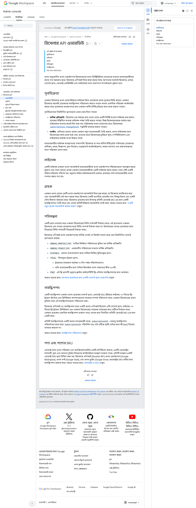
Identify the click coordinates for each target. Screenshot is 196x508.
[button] (17, 50)
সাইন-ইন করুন (187, 3)
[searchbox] (18, 26)
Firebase (94, 487)
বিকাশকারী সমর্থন (46, 472)
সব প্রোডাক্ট (71, 491)
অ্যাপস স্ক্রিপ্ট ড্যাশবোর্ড (83, 460)
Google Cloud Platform (112, 487)
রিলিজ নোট (44, 468)
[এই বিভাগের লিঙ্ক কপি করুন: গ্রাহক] (54, 187)
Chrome (82, 487)
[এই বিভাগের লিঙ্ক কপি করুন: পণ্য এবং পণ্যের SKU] (75, 343)
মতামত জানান (127, 44)
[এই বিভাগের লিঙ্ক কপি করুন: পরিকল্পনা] (60, 216)
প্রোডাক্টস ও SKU (91, 363)
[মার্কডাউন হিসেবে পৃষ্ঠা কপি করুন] (95, 43)
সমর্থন (41, 17)
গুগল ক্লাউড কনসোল (82, 464)
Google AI (132, 487)
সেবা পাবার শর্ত (45, 476)
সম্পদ (86, 3)
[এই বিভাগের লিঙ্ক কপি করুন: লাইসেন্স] (58, 160)
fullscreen (187, 10)
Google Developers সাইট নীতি (85, 394)
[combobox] (143, 3)
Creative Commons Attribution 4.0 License (89, 392)
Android (70, 487)
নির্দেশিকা (19, 17)
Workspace (26, 3)
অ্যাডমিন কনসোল (58, 3)
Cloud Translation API (81, 28)
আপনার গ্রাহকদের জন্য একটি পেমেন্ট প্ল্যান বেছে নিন (84, 277)
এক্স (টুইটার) (114, 468)
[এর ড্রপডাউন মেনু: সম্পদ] (92, 3)
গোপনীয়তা (52, 502)
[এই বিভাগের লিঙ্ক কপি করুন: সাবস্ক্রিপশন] (62, 288)
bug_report (183, 10)
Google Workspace (58, 37)
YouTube (113, 472)
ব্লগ (110, 459)
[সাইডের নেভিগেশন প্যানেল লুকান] (32, 503)
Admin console (12, 11)
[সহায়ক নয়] (134, 37)
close (191, 10)
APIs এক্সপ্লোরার (80, 469)
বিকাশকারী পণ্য (45, 464)
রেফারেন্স (31, 17)
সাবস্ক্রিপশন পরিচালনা (71, 333)
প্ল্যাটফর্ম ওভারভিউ (46, 459)
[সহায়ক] (130, 37)
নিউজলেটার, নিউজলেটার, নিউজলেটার (125, 464)
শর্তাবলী (42, 502)
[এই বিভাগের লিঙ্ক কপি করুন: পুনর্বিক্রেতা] (61, 93)
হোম (45, 37)
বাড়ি (44, 3)
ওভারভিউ (7, 17)
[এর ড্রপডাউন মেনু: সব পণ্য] (78, 3)
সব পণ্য (72, 3)
